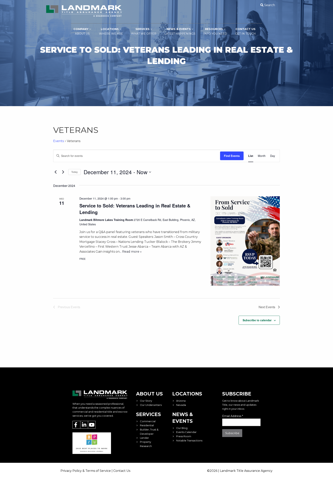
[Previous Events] (55, 172)
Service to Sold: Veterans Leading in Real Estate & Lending (134, 208)
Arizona (181, 400)
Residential (147, 425)
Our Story (146, 400)
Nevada (181, 404)
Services (143, 31)
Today (74, 171)
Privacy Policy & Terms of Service (86, 471)
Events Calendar (186, 432)
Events (58, 141)
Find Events (232, 156)
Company (81, 31)
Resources (215, 31)
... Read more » (131, 251)
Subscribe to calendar (257, 320)
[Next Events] (63, 172)
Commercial (148, 421)
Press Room (183, 436)
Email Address (232, 416)
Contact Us (245, 31)
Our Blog (182, 428)
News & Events (179, 31)
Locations (111, 31)
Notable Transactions (189, 440)
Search (269, 5)
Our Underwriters (151, 404)
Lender (144, 437)
